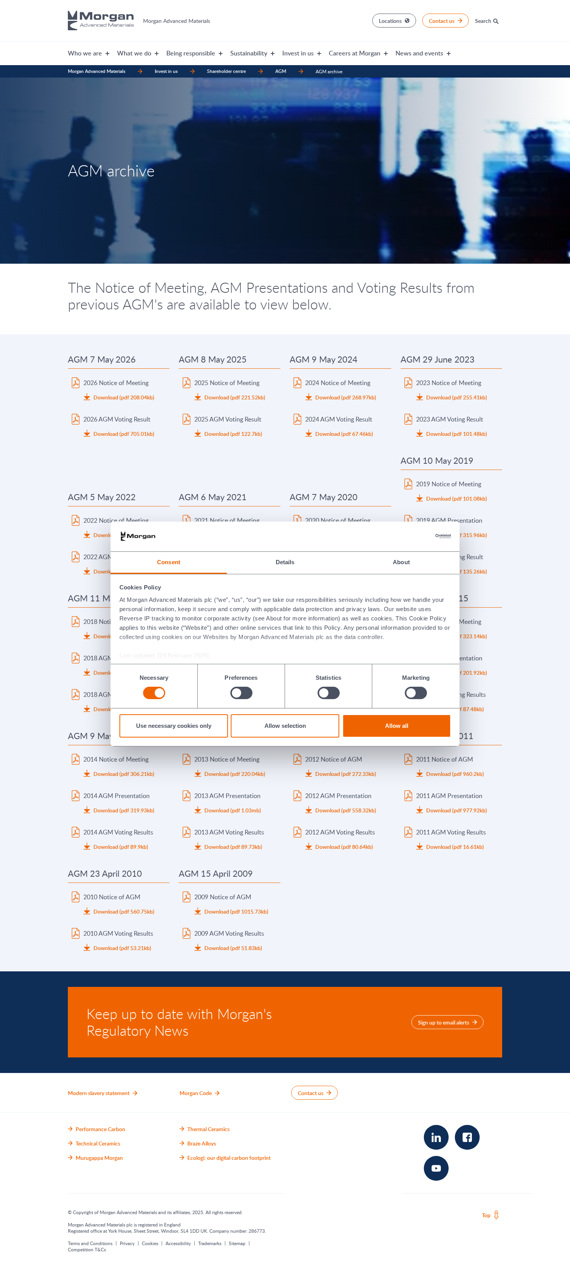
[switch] (241, 693)
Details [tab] (285, 562)
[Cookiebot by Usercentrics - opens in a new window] (417, 536)
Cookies (150, 1243)
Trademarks (209, 1243)
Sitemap (237, 1243)
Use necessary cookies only (173, 725)
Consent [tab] (168, 562)
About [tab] (401, 562)
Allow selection (285, 725)
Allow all (396, 725)
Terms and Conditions (90, 1243)
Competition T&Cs (87, 1249)
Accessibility (178, 1243)
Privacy (127, 1243)
